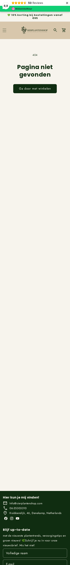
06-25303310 (18, 508)
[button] (4, 30)
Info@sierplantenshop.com (26, 503)
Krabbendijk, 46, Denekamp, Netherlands (36, 513)
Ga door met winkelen (35, 88)
